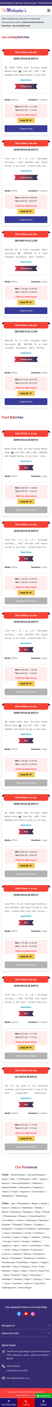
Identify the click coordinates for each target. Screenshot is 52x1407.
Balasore (16, 1208)
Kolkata (25, 1250)
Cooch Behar (8, 1220)
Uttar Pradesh (38, 1191)
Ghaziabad (17, 1233)
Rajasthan (24, 1191)
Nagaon (35, 1262)
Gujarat (43, 1179)
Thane (47, 1279)
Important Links (10, 1333)
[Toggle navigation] (48, 10)
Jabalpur (36, 1241)
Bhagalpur (28, 1212)
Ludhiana (17, 1254)
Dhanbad (6, 1224)
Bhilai (38, 1212)
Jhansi (47, 1245)
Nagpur (44, 1262)
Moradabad (16, 1258)
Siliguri (28, 1279)
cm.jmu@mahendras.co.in (18, 1378)
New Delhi (6, 1266)
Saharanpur (35, 1275)
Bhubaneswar (10, 1216)
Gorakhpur (39, 1233)
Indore (16, 1241)
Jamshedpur (36, 1245)
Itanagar (26, 1241)
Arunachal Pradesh (36, 1175)
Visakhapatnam (9, 1287)
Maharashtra (25, 1187)
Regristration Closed (26, 509)
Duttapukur (7, 1229)
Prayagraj (25, 1266)
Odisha (5, 1191)
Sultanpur (37, 1279)
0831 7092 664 (13, 1366)
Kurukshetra (36, 1250)
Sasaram (18, 1279)
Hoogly (7, 1241)
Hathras (46, 1237)
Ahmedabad (23, 1203)
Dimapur (28, 1224)
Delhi (34, 1179)
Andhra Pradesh (18, 1175)
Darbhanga (31, 1220)
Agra (13, 1203)
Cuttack (20, 1220)
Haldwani (36, 1237)
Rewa (6, 1275)
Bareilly (38, 1208)
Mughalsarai (29, 1258)
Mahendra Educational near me (16, 19)
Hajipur (26, 1237)
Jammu (25, 1245)
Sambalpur (7, 1279)
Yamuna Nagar (24, 1287)
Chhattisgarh (24, 1179)
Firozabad (30, 1229)
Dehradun (43, 1220)
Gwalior (16, 1237)
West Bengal (21, 1196)
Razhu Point (44, 1271)
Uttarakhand (7, 1196)
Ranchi (33, 1271)
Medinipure (39, 1254)
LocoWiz (31, 1395)
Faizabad (19, 1229)
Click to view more (26, 114)
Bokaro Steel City (37, 1216)
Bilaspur (23, 1216)
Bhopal (46, 1212)
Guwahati (6, 1237)
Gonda (27, 1233)
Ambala (44, 1203)
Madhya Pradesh (9, 1187)
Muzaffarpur (23, 1262)
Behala (5, 1212)
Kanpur (15, 1250)
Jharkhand (37, 1183)
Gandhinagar (44, 1229)
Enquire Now (26, 128)
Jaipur (16, 1245)
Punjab (14, 1191)
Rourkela (16, 1275)
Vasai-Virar (39, 1283)
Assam (5, 1179)
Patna (15, 1266)
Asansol (5, 1208)
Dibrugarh (17, 1224)
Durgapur (39, 1224)
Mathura (27, 1254)
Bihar (12, 1179)
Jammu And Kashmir (20, 1183)
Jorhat (7, 1250)
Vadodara (17, 1283)
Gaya (6, 1233)
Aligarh (35, 1203)
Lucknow (6, 1254)
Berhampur (16, 1212)
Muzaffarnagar (8, 1262)
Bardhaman (27, 1208)
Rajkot (25, 1271)
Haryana (5, 1183)
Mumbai (41, 1258)
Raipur (16, 1271)
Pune (34, 1266)
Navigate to (8, 1325)
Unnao (7, 1283)
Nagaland (38, 1187)
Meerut (5, 1258)
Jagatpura (6, 1245)
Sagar (25, 1275)
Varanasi (28, 1283)
